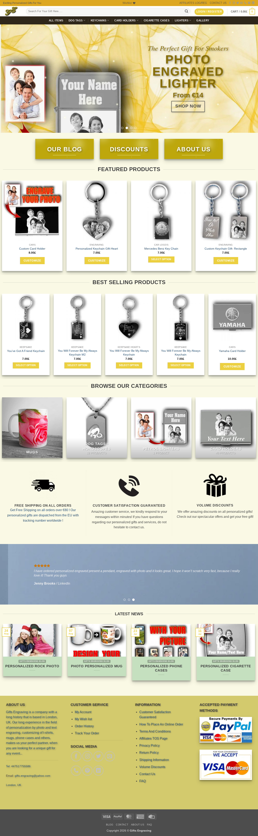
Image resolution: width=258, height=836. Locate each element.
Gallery (202, 20)
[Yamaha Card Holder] (90, 317)
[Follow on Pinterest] (249, 3)
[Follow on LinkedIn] (253, 3)
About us (137, 824)
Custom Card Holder (32, 248)
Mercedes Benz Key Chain (161, 248)
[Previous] (10, 79)
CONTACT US (218, 2)
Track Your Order (87, 733)
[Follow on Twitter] (237, 3)
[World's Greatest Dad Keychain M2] (142, 317)
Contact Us (147, 774)
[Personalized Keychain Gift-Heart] (97, 211)
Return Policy (149, 752)
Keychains (98, 20)
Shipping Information (154, 760)
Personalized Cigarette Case (226, 668)
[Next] (247, 79)
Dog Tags (76, 20)
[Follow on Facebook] (230, 3)
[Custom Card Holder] (32, 211)
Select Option (161, 259)
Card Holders (125, 20)
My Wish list (83, 719)
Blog (109, 824)
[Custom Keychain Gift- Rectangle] (226, 211)
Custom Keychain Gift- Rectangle (226, 248)
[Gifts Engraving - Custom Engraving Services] (11, 11)
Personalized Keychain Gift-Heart (97, 248)
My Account (83, 712)
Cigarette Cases (157, 20)
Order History (84, 726)
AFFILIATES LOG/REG (193, 2)
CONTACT (122, 824)
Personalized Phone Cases (161, 668)
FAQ (142, 781)
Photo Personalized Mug (97, 666)
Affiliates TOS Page (153, 738)
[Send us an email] (241, 3)
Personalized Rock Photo (32, 666)
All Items (56, 20)
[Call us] (245, 3)
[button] (243, 11)
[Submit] (186, 11)
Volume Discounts (152, 767)
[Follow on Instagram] (233, 3)
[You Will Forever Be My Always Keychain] (38, 317)
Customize (32, 260)
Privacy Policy (149, 745)
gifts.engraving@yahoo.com (32, 775)
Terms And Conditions (155, 731)
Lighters (181, 20)
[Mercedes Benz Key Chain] (161, 211)
